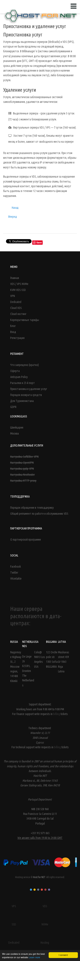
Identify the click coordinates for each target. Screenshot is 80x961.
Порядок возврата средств (26, 395)
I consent (63, 955)
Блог (13, 326)
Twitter (14, 572)
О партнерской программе (25, 539)
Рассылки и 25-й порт (22, 383)
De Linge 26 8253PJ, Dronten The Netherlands (28, 671)
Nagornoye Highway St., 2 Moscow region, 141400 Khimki (15, 667)
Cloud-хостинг (18, 314)
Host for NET (39, 877)
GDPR (13, 407)
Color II (34, 890)
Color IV (42, 890)
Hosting (45, 942)
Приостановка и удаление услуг (28, 389)
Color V (45, 890)
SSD (14, 924)
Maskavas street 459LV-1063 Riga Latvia (63, 662)
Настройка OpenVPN (22, 462)
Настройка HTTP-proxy (23, 480)
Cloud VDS (16, 308)
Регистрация (17, 338)
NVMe (45, 924)
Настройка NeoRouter (22, 474)
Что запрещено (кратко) (24, 365)
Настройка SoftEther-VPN (24, 456)
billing (57, 714)
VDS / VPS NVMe (19, 284)
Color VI (49, 890)
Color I (31, 890)
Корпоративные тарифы (24, 320)
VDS (45, 906)
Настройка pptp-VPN (22, 468)
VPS (14, 906)
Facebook (15, 566)
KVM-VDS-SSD (18, 290)
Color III (38, 890)
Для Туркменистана (22, 401)
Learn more (34, 957)
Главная (14, 278)
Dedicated (15, 302)
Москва (14, 433)
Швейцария (16, 427)
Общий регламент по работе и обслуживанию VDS (39, 513)
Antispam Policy (19, 377)
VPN (12, 296)
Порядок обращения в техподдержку (32, 507)
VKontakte (16, 578)
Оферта (15, 371)
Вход (13, 332)
